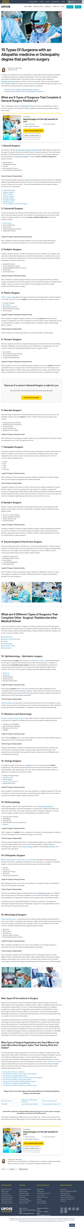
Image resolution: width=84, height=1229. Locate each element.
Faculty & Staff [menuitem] (55, 1)
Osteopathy (32, 81)
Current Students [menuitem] (33, 1)
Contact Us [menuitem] (63, 1201)
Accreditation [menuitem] (22, 1197)
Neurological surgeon (9, 919)
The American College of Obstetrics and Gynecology (20, 1085)
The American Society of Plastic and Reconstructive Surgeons (23, 1077)
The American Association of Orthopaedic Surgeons (19, 1081)
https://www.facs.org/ (50, 1061)
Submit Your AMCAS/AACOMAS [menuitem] (68, 1191)
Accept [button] (72, 1225)
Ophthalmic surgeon (38, 660)
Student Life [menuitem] (56, 6)
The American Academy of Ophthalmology (16, 1083)
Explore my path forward (32, 135)
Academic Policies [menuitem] (23, 1203)
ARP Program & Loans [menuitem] (6, 1201)
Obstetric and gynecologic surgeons (13, 718)
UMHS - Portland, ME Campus (26, 1213)
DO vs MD (4, 1104)
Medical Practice (23, 1169)
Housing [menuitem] (39, 1199)
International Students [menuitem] (7, 1197)
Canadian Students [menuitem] (6, 1195)
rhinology (52, 846)
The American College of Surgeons (27, 150)
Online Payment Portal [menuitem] (6, 1203)
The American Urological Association (15, 1076)
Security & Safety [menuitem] (41, 1201)
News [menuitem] (62, 6)
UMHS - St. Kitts (23, 1208)
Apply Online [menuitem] (63, 1189)
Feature (12, 1169)
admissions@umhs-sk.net (43, 1215)
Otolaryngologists (46, 806)
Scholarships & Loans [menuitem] (6, 1199)
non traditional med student (30, 1104)
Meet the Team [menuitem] (5, 1191)
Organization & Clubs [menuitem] (42, 1197)
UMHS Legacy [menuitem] (40, 1191)
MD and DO (26, 106)
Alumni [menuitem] (47, 1)
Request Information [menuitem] (65, 1195)
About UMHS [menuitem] (28, 6)
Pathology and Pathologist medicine (29, 1100)
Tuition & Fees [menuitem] (4, 1193)
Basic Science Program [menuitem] (25, 1189)
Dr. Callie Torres (17, 68)
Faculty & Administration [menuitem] (25, 1201)
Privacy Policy (62, 1221)
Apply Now (78, 6)
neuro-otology (27, 846)
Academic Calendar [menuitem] (24, 1195)
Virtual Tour (70, 6)
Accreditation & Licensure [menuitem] (43, 1193)
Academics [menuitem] (48, 6)
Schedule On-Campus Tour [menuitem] (67, 1199)
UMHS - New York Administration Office (27, 1210)
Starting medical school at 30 (51, 1104)
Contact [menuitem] (63, 1)
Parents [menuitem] (42, 1)
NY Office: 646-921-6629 (43, 1212)
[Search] (83, 2)
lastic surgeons (7, 297)
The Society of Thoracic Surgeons (14, 1072)
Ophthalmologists (7, 703)
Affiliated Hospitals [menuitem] (24, 1193)
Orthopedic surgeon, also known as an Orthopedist (19, 859)
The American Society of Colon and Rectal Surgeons (20, 1074)
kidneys (47, 496)
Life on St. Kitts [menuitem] (41, 1195)
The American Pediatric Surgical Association (17, 1079)
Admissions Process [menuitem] (6, 1189)
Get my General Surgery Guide (33, 130)
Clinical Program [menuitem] (23, 1191)
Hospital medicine (7, 1101)
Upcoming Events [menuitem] (64, 1193)
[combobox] (74, 2)
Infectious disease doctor (49, 1101)
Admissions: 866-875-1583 (43, 1209)
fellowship (30, 182)
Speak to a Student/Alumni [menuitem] (67, 1197)
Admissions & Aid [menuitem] (38, 6)
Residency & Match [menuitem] (24, 1199)
